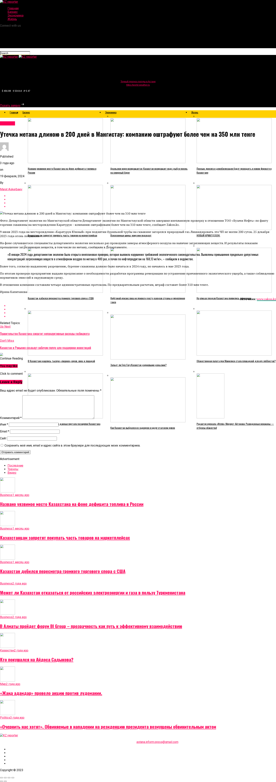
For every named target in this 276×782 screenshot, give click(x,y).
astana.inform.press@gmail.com (157, 742)
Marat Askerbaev (11, 189)
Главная (13, 8)
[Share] (5, 777)
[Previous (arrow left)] (1, 781)
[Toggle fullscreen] (9, 777)
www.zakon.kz (266, 299)
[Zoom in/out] (12, 777)
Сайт (3, 438)
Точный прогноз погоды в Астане (138, 81)
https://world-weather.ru (138, 85)
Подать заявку (10, 105)
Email (4, 431)
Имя (4, 424)
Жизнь (12, 19)
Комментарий (11, 418)
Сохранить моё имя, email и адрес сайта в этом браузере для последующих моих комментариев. (72, 445)
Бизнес (13, 12)
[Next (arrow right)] (5, 781)
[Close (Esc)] (1, 777)
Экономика (15, 15)
